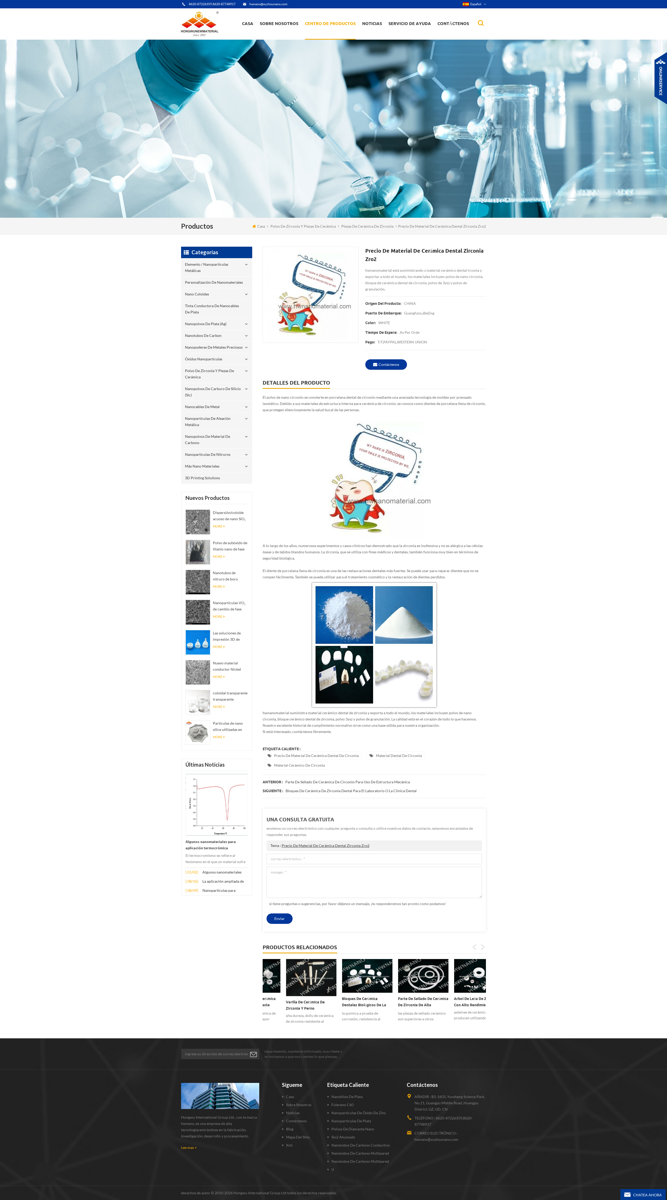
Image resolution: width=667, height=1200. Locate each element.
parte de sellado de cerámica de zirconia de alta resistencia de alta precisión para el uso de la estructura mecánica (346, 1003)
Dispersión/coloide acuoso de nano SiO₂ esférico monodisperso (229, 516)
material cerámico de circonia (299, 765)
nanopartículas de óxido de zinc (358, 1113)
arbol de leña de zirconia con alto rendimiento (399, 1002)
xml (289, 1145)
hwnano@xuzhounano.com (268, 4)
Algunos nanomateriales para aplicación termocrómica (211, 845)
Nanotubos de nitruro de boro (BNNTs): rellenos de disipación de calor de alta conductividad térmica (230, 576)
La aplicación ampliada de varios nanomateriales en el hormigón (224, 881)
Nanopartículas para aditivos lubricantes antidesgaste (219, 891)
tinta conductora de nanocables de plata (212, 309)
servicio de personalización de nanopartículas (288, 34)
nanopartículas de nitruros (207, 454)
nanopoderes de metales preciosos (335, 33)
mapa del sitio (298, 1137)
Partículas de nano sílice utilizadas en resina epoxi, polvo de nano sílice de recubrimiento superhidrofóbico (228, 727)
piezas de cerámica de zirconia (367, 226)
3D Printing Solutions (202, 478)
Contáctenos (453, 23)
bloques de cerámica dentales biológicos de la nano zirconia (287, 1003)
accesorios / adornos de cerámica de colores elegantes (454, 997)
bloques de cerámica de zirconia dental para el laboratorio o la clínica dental (351, 791)
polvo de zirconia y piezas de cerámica (303, 226)
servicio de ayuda (409, 23)
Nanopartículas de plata (351, 1121)
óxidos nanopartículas (203, 359)
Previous (474, 947)
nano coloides (197, 294)
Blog (289, 1129)
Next (482, 947)
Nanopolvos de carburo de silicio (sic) (213, 391)
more (217, 526)
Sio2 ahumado (343, 1137)
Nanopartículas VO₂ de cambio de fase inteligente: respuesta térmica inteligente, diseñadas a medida (230, 606)
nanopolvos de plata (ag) (335, 34)
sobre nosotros (279, 23)
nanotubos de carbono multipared (360, 1153)
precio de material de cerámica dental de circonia (316, 755)
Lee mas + (189, 1147)
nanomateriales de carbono (387, 34)
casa (247, 23)
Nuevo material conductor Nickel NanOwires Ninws (228, 666)
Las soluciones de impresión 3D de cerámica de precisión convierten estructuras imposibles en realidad (229, 637)
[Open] (660, 78)
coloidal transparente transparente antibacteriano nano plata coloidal (230, 696)
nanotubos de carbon (203, 335)
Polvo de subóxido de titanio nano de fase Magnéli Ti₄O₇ (230, 546)
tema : (319, 845)
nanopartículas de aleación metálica (208, 421)
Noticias (372, 23)
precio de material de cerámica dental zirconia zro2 (325, 845)
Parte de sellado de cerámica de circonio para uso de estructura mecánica (347, 782)
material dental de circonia (399, 755)
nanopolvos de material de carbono (207, 439)
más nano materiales (202, 466)
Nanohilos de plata (347, 1096)
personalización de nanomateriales (324, 37)
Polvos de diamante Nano (352, 1129)
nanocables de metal (202, 406)
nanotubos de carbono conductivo (360, 1145)
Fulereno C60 (342, 1104)
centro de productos (330, 23)
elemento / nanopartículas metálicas (328, 38)
